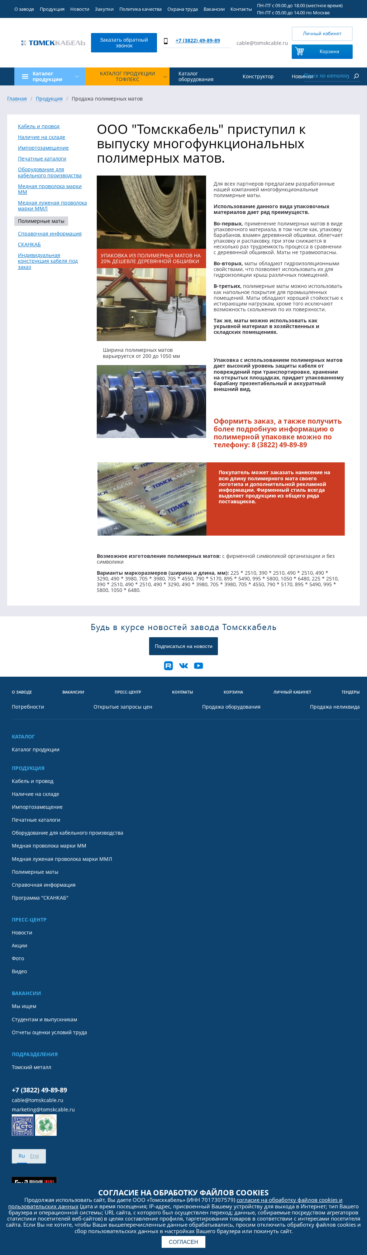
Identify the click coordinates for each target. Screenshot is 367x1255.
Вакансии (214, 9)
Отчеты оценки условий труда (49, 1032)
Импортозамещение (43, 148)
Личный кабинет (322, 34)
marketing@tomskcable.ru (43, 1109)
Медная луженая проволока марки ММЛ (52, 205)
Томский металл (31, 1067)
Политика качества (140, 9)
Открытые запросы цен (123, 707)
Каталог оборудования (196, 76)
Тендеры (351, 692)
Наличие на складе (41, 137)
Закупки (104, 9)
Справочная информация (50, 234)
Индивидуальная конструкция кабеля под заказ (48, 261)
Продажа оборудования (231, 707)
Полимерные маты (41, 221)
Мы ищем (24, 1006)
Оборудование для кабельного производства (50, 172)
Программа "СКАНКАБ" (40, 898)
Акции (19, 945)
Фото (18, 958)
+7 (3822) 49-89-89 (198, 40)
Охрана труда (182, 9)
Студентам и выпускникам (44, 1019)
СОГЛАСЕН (183, 1242)
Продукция (52, 9)
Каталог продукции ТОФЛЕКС (127, 76)
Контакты (241, 9)
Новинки (302, 76)
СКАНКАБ (29, 244)
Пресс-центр (128, 692)
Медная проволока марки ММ (50, 189)
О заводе (24, 9)
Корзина (329, 51)
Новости (79, 9)
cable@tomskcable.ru (262, 42)
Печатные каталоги (42, 159)
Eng (34, 1155)
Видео (19, 971)
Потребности (28, 707)
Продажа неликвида (335, 707)
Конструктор (258, 76)
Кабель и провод (38, 126)
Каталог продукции (35, 749)
